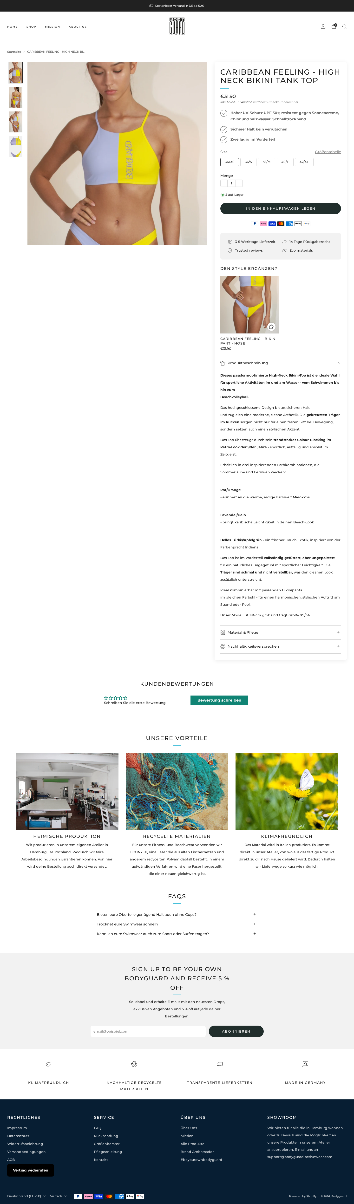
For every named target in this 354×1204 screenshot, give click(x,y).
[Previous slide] (37, 154)
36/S (248, 162)
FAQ (97, 1128)
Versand (246, 102)
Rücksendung (106, 1136)
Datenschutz (18, 1136)
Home (12, 26)
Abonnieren (236, 1031)
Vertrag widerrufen (30, 1170)
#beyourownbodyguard (201, 1160)
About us (78, 26)
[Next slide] (198, 154)
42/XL (304, 162)
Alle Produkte (192, 1144)
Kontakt (101, 1160)
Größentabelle (328, 152)
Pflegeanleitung (108, 1152)
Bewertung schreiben (219, 700)
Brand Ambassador (197, 1152)
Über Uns (189, 1128)
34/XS (229, 162)
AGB (11, 1160)
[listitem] (177, 6)
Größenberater (107, 1144)
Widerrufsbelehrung (25, 1144)
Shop (31, 26)
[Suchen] (344, 26)
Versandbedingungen (26, 1152)
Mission (52, 26)
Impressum (17, 1128)
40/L (285, 162)
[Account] (323, 26)
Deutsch (55, 1196)
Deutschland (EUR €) (24, 1196)
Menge (226, 175)
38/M (266, 162)
